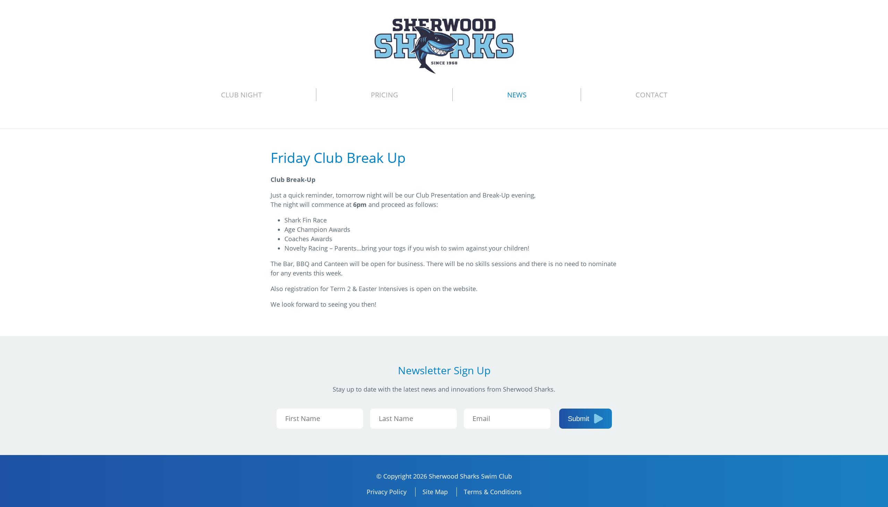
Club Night (241, 94)
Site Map (435, 492)
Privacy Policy (387, 492)
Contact (651, 94)
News (517, 94)
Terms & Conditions (493, 492)
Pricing (384, 94)
